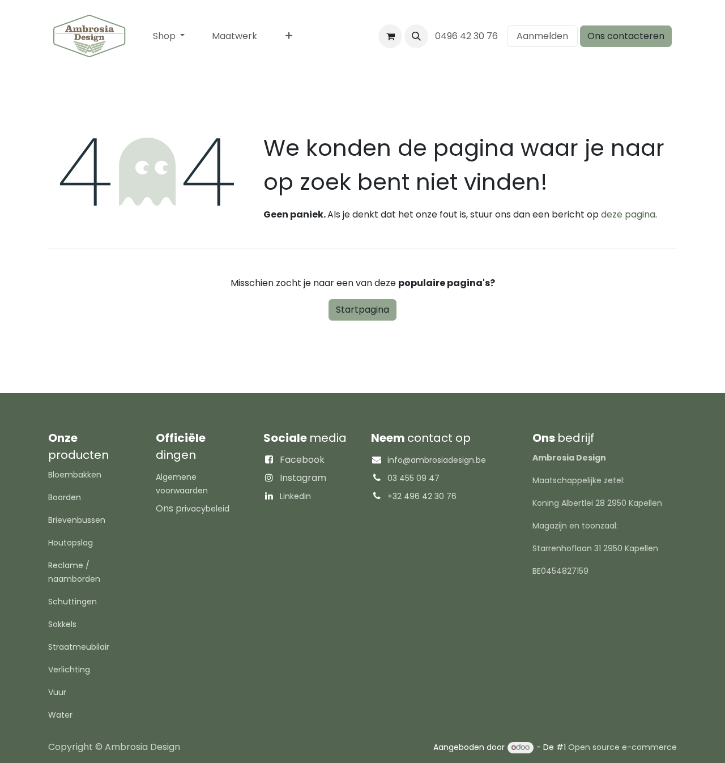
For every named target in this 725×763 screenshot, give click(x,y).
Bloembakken (74, 474)
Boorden (64, 497)
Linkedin (295, 496)
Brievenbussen (76, 520)
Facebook (302, 459)
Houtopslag (70, 542)
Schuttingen (72, 601)
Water (60, 715)
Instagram (303, 477)
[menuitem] (168, 36)
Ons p (192, 508)
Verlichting (69, 669)
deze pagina (628, 214)
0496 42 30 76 (467, 35)
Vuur (57, 692)
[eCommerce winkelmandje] (390, 36)
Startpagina (362, 309)
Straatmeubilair (78, 647)
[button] (416, 36)
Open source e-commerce (622, 747)
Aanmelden (542, 35)
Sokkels (62, 624)
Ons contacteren (625, 35)
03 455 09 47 (413, 478)
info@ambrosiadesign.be (436, 460)
